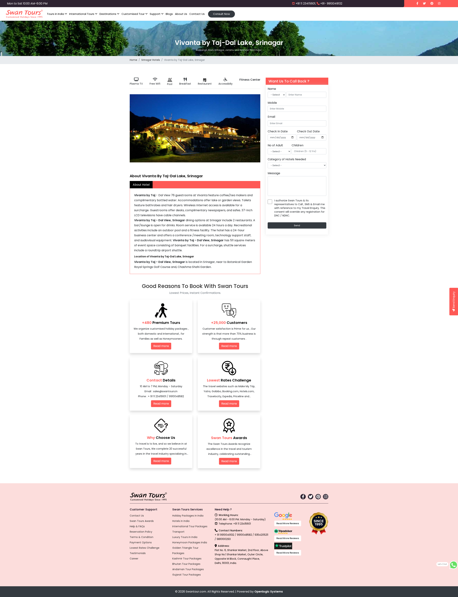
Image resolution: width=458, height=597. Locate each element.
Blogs (169, 14)
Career (134, 558)
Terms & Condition (141, 537)
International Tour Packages (189, 526)
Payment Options (141, 542)
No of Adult (275, 145)
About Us (181, 14)
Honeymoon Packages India (189, 542)
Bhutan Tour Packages (186, 564)
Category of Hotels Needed (287, 159)
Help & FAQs (137, 526)
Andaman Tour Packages (188, 569)
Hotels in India (180, 521)
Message (274, 173)
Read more (161, 346)
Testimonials (138, 553)
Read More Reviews (287, 523)
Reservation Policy (141, 532)
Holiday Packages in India (187, 515)
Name (272, 89)
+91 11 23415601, (306, 3)
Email (271, 117)
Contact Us (197, 14)
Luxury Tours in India (184, 537)
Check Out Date (308, 131)
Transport (178, 532)
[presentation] (133, 130)
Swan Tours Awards (142, 521)
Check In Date (278, 131)
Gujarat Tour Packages (186, 574)
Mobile (272, 103)
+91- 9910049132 (331, 3)
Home (133, 60)
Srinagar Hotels (150, 60)
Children (297, 145)
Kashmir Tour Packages (186, 558)
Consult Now (221, 14)
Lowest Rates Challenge (144, 548)
